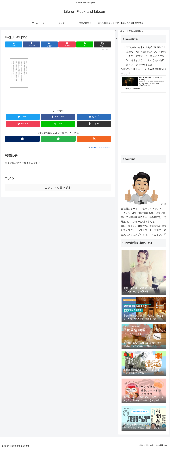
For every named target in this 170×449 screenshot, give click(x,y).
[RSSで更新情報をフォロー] (94, 139)
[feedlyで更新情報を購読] (58, 139)
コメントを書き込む (58, 187)
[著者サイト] (22, 139)
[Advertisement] (144, 130)
